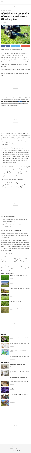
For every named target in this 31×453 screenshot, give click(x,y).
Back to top (15, 446)
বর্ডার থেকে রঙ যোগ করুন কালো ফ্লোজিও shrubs (19, 401)
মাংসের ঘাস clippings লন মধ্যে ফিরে (17, 308)
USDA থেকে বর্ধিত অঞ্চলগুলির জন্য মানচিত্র (18, 350)
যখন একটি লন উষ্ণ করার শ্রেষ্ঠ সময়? (16, 295)
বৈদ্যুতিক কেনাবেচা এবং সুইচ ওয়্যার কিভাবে (17, 364)
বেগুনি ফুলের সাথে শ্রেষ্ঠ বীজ (15, 388)
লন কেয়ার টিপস (8, 10)
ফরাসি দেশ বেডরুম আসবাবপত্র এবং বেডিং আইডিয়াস (19, 371)
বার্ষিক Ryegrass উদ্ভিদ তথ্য (15, 301)
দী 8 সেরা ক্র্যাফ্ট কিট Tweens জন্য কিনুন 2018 (19, 394)
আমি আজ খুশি (3, 10)
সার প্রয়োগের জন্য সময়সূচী (14, 282)
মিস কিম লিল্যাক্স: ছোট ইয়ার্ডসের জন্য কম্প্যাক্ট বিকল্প (19, 337)
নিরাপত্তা (20, 101)
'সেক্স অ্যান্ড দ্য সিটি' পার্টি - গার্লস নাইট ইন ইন (18, 377)
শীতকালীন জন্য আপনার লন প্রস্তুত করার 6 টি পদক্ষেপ (19, 288)
